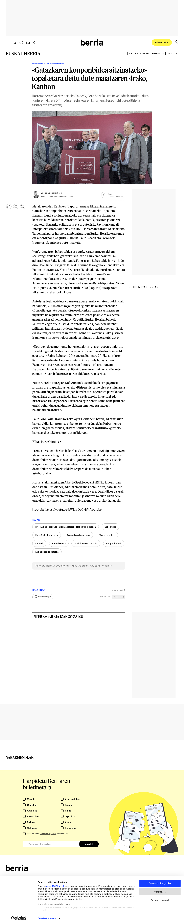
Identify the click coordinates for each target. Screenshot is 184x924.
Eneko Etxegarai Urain (51, 193)
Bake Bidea (110, 526)
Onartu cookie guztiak (160, 883)
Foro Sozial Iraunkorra (46, 535)
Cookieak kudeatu (47, 918)
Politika (133, 53)
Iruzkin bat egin (44, 597)
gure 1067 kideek (55, 886)
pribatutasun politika (48, 834)
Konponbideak (113, 543)
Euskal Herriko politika (85, 543)
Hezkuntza (158, 53)
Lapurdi (39, 543)
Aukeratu (158, 892)
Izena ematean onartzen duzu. (48, 834)
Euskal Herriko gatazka (47, 551)
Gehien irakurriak (144, 287)
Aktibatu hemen (99, 565)
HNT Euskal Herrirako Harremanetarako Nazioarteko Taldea (65, 526)
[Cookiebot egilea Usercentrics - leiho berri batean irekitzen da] (18, 918)
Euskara (145, 53)
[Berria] (17, 870)
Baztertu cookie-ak (160, 900)
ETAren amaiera (107, 535)
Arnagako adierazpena (78, 535)
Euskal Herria (59, 543)
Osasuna (172, 53)
